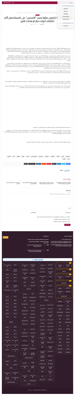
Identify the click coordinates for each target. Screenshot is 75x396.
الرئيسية (56, 12)
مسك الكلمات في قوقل (68, 301)
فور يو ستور (42, 329)
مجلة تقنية (42, 290)
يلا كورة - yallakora (7, 286)
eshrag (41, 24)
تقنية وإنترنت (52, 12)
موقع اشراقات (68, 291)
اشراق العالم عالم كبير (42, 277)
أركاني (68, 345)
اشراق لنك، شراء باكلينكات (50, 272)
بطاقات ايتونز (42, 360)
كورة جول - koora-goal (15, 270)
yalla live (28, 384)
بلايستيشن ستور (50, 363)
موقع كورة (11, 322)
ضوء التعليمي (68, 288)
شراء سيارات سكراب (25, 345)
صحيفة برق (60, 288)
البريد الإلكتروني (67, 212)
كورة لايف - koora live (15, 341)
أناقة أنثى (60, 322)
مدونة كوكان (60, 315)
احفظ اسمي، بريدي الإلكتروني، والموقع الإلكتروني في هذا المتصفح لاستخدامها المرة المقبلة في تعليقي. (53, 216)
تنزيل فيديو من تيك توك (15, 373)
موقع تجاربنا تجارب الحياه (25, 278)
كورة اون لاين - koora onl (15, 286)
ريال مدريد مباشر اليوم (32, 376)
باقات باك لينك (42, 268)
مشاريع (25, 282)
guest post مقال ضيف (24, 265)
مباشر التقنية (60, 345)
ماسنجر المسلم (63, 283)
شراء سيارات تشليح (32, 348)
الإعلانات (46, 156)
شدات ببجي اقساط (50, 305)
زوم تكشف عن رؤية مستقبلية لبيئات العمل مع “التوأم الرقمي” (29, 183)
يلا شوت (32, 293)
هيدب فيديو (60, 335)
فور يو (42, 346)
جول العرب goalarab (32, 366)
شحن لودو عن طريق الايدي (42, 356)
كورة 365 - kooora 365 (15, 290)
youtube (67, 156)
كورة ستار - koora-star (7, 265)
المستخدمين (33, 156)
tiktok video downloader (7, 378)
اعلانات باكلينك (28, 289)
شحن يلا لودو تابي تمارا (42, 338)
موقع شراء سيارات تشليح (25, 349)
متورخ (68, 325)
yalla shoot (25, 294)
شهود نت (59, 342)
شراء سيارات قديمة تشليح (29, 357)
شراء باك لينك (50, 265)
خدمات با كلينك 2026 (32, 278)
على (68, 159)
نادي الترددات (68, 332)
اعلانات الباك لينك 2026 (42, 281)
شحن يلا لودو (50, 355)
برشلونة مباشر (25, 297)
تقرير (22, 156)
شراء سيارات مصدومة (25, 353)
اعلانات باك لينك (32, 285)
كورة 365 (32, 362)
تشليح (33, 345)
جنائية (18, 156)
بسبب (27, 156)
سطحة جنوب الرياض (33, 341)
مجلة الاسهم (68, 312)
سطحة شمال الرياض (33, 336)
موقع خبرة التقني (68, 322)
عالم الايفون (68, 315)
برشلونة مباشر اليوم (25, 376)
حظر (13, 156)
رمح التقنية (67, 339)
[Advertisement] (37, 8)
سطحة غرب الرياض (25, 336)
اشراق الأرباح (60, 352)
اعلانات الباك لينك (42, 272)
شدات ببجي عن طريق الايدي (42, 333)
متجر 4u (50, 333)
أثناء (62, 156)
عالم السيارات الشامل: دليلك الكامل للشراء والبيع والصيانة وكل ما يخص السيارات (34, 250)
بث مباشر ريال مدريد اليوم (25, 366)
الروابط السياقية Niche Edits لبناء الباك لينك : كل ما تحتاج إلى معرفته (34, 245)
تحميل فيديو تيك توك (7, 373)
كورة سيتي (24, 363)
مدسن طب (50, 285)
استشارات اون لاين (60, 332)
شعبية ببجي (50, 360)
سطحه (25, 329)
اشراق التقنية (60, 301)
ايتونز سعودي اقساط (50, 315)
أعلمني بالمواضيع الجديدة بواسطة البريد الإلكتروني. (61, 221)
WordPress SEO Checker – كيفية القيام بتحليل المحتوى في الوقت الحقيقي (39, 242)
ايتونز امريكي (42, 312)
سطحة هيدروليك (24, 333)
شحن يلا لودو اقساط (42, 315)
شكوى (8, 156)
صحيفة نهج (68, 319)
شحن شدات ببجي (50, 351)
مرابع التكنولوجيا (60, 305)
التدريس (50, 276)
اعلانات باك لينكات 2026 (11, 356)
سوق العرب (32, 269)
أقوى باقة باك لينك (24, 273)
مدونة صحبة (68, 348)
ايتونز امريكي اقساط (42, 342)
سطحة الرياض (32, 329)
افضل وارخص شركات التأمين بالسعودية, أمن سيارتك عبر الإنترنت (38, 239)
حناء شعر (42, 371)
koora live (7, 274)
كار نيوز (60, 319)
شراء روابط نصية (50, 268)
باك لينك (24, 285)
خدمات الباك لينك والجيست (32, 265)
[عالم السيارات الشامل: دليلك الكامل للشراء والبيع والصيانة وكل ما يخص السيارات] (45, 252)
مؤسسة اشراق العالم (7, 2)
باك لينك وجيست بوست (42, 286)
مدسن (60, 325)
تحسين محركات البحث (60, 277)
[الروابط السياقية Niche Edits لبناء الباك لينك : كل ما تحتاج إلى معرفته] (45, 246)
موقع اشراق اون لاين (60, 292)
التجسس (40, 156)
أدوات (57, 156)
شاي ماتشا (50, 379)
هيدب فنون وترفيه (42, 296)
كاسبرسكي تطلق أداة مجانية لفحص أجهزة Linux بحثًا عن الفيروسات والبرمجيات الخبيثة (46, 183)
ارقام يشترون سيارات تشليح (33, 353)
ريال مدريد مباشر (32, 300)
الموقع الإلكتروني (33, 212)
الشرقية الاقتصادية (60, 312)
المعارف (68, 335)
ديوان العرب (32, 282)
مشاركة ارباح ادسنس (60, 266)
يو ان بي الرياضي (50, 293)
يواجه (64, 159)
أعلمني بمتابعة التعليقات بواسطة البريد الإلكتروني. (61, 219)
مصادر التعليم (50, 290)
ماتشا (42, 376)
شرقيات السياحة (59, 348)
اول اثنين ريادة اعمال (68, 265)
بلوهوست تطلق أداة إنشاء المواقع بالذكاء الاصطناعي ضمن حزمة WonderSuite (63, 183)
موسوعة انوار (68, 352)
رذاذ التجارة (60, 339)
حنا (50, 376)
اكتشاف (52, 156)
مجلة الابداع (60, 329)
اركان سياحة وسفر (64, 296)
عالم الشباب (64, 271)
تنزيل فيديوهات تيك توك (15, 378)
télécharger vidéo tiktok (11, 382)
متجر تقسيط (42, 323)
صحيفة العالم (46, 300)
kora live (7, 296)
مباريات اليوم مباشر (33, 297)
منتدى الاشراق (50, 281)
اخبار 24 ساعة (50, 296)
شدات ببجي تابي (42, 308)
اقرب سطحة (25, 340)
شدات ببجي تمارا (42, 305)
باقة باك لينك (68, 276)
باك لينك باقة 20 (24, 269)
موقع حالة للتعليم (42, 293)
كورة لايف (15, 300)
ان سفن (68, 305)
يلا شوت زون (15, 364)
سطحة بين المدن (32, 333)
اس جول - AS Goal (7, 290)
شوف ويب (60, 309)
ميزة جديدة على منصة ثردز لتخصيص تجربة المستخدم (13, 183)
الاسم (69, 208)
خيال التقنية (68, 309)
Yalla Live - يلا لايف (7, 281)
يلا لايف (29, 370)
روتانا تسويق (68, 329)
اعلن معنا (30, 390)
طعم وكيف (68, 342)
